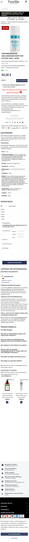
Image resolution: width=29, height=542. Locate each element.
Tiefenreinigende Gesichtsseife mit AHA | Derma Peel (7, 395)
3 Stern (3, 214)
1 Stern (3, 219)
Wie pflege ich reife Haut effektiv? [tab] (11, 361)
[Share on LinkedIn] (17, 122)
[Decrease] (7, 80)
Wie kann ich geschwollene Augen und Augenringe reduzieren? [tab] (13, 334)
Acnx (7, 151)
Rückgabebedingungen (21, 317)
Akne (16, 97)
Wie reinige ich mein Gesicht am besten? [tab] (14, 345)
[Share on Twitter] (15, 122)
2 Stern (3, 216)
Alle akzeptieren (14, 534)
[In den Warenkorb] (7, 402)
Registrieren (5, 12)
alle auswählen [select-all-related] (6, 376)
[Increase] (13, 80)
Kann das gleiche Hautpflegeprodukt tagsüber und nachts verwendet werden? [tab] (14, 340)
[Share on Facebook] (12, 122)
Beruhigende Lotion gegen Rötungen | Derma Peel (21, 395)
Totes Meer (12, 19)
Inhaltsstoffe (21, 19)
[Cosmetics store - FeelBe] (13, 2)
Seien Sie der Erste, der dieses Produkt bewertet (13, 65)
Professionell (13, 18)
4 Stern (3, 212)
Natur (22, 18)
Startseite (3, 22)
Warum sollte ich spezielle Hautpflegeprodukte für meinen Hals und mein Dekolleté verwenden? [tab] (14, 351)
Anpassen (14, 538)
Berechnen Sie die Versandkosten (6, 281)
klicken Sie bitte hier (6, 289)
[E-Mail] (22, 122)
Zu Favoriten (14, 115)
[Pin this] (20, 122)
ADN (9, 195)
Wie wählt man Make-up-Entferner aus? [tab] (13, 356)
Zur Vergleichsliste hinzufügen (14, 118)
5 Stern (3, 209)
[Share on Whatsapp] (10, 122)
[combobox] (14, 8)
